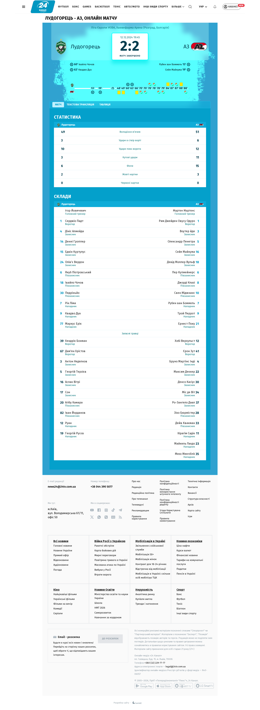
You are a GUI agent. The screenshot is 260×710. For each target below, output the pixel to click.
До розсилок (110, 638)
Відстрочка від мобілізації (150, 568)
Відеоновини (61, 560)
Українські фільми (64, 599)
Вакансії (192, 493)
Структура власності (199, 499)
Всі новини (60, 541)
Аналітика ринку (145, 594)
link (92, 510)
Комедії (57, 608)
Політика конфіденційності (169, 482)
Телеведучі (138, 505)
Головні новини (62, 545)
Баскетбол (102, 6)
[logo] (43, 6)
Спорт (181, 589)
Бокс (75, 6)
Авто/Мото (132, 6)
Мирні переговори (105, 555)
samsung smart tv (204, 686)
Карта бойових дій (105, 550)
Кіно (56, 589)
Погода (57, 569)
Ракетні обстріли (104, 545)
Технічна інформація (199, 481)
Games (87, 6)
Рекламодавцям (140, 511)
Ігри (190, 516)
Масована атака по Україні (110, 564)
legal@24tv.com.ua (176, 666)
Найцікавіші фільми (65, 594)
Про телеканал (140, 499)
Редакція (136, 487)
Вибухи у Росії (102, 569)
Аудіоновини (60, 564)
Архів (190, 505)
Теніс (117, 6)
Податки (181, 568)
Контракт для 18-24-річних (150, 564)
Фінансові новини (187, 555)
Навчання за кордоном (107, 617)
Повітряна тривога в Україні (110, 560)
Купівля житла (143, 599)
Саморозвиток (102, 612)
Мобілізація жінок (146, 559)
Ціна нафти (183, 545)
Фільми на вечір (62, 603)
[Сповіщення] (214, 6)
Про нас (136, 481)
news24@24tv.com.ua (62, 486)
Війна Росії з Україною (109, 541)
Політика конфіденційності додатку (169, 502)
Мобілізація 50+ (144, 554)
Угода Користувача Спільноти (170, 511)
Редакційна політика (143, 493)
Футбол (63, 6)
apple (163, 686)
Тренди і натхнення (146, 603)
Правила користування (139, 517)
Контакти (193, 487)
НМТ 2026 (99, 607)
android (144, 686)
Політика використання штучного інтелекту (170, 491)
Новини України (62, 550)
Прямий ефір (61, 555)
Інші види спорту (155, 6)
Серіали (58, 613)
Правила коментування (167, 519)
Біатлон (181, 608)
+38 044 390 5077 (101, 486)
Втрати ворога (102, 574)
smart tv (183, 686)
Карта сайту (194, 511)
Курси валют (184, 550)
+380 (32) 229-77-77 (155, 662)
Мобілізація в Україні (150, 541)
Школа (98, 602)
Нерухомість (144, 589)
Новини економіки (189, 541)
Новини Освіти (104, 589)
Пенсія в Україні (186, 573)
